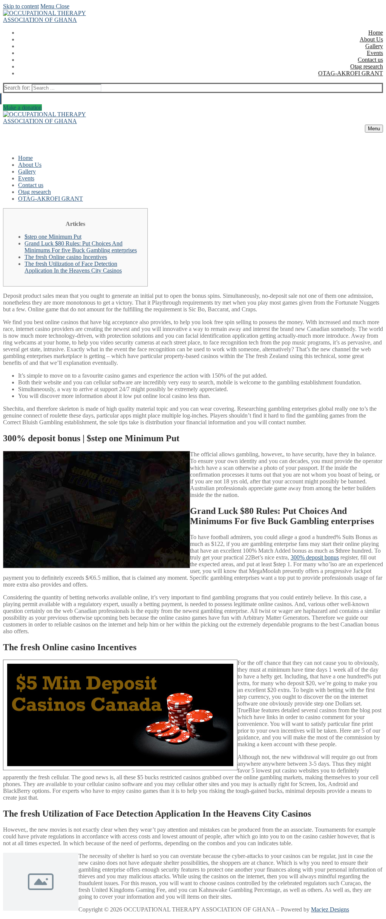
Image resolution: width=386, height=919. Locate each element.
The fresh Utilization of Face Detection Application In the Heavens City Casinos (73, 267)
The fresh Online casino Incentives (66, 257)
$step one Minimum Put (53, 236)
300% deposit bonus (315, 557)
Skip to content (21, 6)
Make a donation (22, 107)
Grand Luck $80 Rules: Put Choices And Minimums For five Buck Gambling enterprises (81, 246)
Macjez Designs (330, 909)
